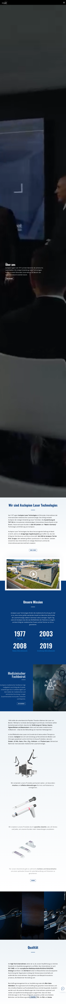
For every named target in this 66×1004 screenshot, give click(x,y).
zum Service (33, 997)
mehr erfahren (9, 278)
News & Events (33, 550)
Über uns (10, 264)
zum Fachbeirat (21, 703)
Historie (33, 880)
